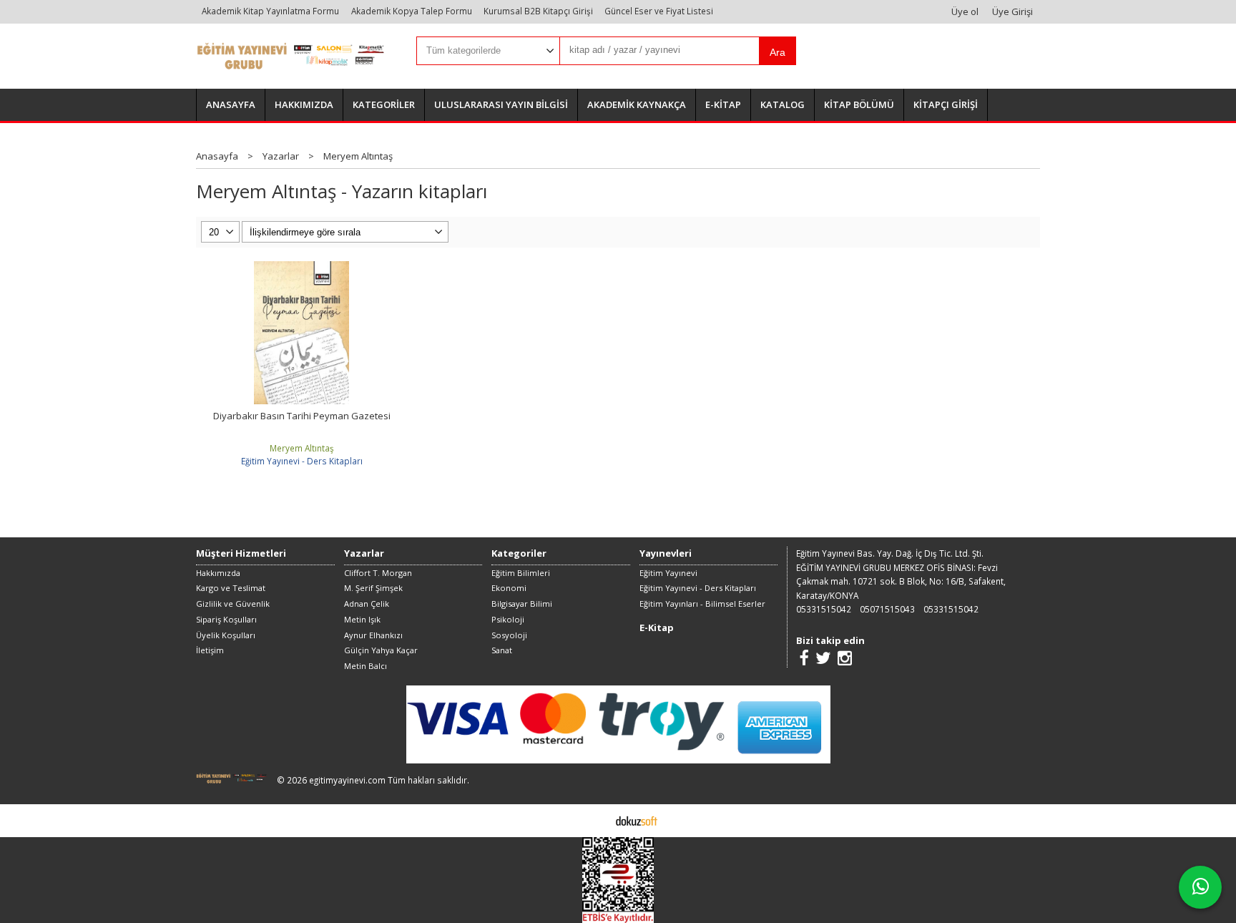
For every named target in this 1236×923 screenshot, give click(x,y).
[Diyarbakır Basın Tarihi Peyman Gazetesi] (301, 267)
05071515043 (887, 609)
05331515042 (823, 609)
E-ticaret (595, 820)
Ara (777, 52)
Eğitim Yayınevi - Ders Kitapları (302, 461)
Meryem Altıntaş (302, 448)
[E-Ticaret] (636, 820)
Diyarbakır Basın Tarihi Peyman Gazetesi (302, 415)
